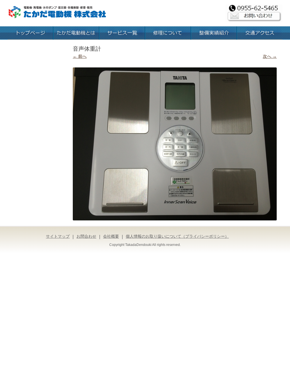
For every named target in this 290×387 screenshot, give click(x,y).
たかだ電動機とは (76, 33)
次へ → (270, 56)
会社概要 (111, 236)
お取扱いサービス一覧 (122, 33)
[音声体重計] (175, 143)
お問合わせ (86, 236)
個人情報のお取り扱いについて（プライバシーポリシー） (177, 236)
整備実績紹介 (213, 33)
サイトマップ (58, 236)
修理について (168, 33)
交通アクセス (259, 33)
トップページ (30, 33)
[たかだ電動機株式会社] (57, 12)
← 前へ (80, 56)
